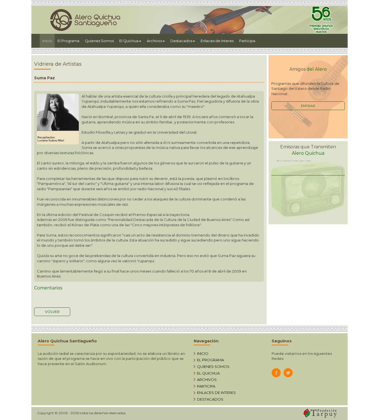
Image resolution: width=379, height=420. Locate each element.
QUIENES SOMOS (213, 366)
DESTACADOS (210, 399)
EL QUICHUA (208, 373)
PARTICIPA (206, 386)
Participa (247, 41)
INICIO (202, 353)
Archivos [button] (154, 41)
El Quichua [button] (128, 41)
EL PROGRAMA (210, 360)
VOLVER (52, 311)
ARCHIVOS (207, 379)
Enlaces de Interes (217, 41)
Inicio (48, 40)
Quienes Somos (99, 41)
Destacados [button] (181, 41)
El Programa (68, 41)
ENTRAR (308, 106)
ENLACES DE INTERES (216, 392)
